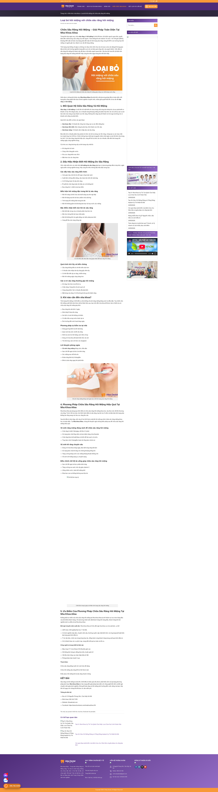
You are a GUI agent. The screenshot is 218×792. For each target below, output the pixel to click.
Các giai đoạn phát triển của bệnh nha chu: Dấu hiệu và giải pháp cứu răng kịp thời (141, 209)
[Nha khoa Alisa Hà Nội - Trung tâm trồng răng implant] (67, 6)
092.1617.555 (153, 6)
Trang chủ (81, 6)
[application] (142, 246)
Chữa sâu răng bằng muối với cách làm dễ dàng (75, 666)
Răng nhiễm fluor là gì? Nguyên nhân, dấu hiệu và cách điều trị (141, 217)
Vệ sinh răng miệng (68, 348)
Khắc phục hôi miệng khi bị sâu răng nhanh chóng (75, 674)
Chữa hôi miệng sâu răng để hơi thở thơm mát (74, 670)
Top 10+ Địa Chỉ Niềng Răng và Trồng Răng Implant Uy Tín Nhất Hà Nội (141, 201)
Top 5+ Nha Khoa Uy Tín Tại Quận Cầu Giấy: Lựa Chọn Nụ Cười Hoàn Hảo (141, 194)
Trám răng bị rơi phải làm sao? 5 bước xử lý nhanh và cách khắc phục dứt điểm (141, 224)
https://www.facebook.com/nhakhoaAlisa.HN (82, 705)
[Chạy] (129, 253)
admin (75, 23)
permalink (93, 711)
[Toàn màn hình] (155, 253)
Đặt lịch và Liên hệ (135, 6)
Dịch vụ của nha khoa (94, 6)
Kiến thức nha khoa (119, 6)
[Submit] (155, 25)
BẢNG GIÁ (107, 6)
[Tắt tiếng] (152, 253)
